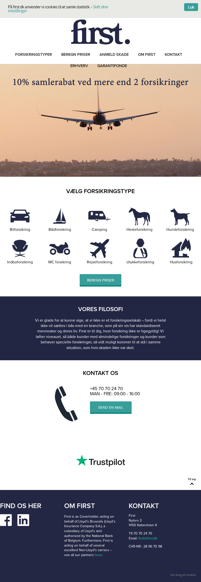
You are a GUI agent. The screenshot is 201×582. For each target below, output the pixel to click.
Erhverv (79, 65)
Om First (146, 54)
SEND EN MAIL (110, 407)
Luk (191, 7)
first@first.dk (147, 538)
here (98, 555)
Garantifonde (112, 65)
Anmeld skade (114, 54)
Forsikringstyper (33, 54)
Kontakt (173, 54)
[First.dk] (100, 31)
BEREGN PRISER (100, 280)
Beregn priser (75, 54)
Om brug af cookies (183, 575)
